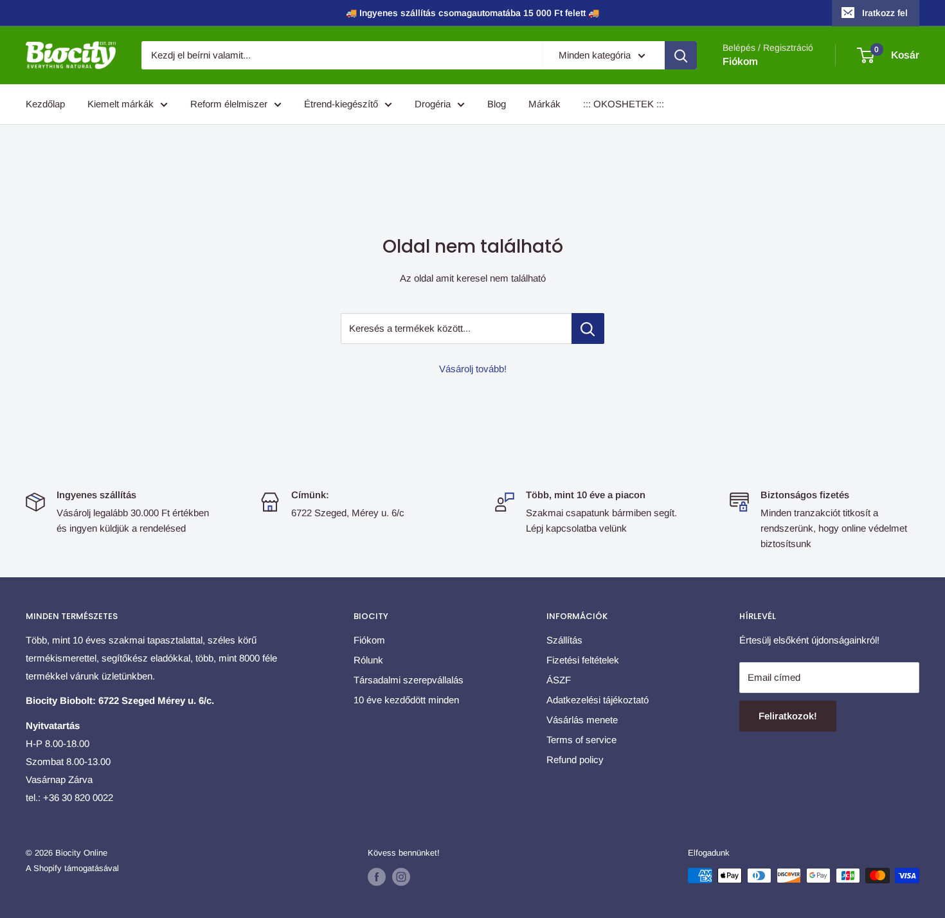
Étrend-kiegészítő (341, 103)
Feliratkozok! (788, 715)
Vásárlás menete (582, 719)
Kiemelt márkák (120, 103)
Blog (496, 103)
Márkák (544, 103)
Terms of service (581, 739)
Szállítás (564, 639)
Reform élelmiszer (228, 103)
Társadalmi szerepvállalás (409, 679)
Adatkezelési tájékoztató (597, 699)
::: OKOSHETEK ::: (623, 103)
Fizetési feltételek (582, 659)
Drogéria (433, 103)
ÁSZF (558, 679)
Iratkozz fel (885, 13)
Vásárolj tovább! (473, 368)
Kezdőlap (45, 103)
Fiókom (740, 61)
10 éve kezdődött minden (406, 699)
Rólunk (368, 659)
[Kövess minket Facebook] (377, 877)
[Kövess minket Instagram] (401, 877)
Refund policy (575, 759)
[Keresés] (681, 55)
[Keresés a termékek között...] (588, 328)
